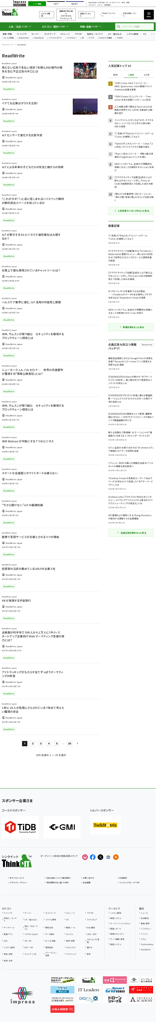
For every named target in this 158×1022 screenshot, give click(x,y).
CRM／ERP (92, 934)
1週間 (131, 75)
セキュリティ (71, 947)
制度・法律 (8, 960)
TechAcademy (147, 944)
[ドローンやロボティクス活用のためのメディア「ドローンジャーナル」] (115, 1000)
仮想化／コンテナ (95, 33)
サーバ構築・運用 (117, 939)
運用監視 (49, 947)
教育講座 (107, 5)
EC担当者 (101, 2)
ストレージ (65, 33)
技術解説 (145, 918)
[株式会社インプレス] (23, 995)
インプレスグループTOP (129, 882)
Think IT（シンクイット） (16, 12)
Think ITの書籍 (105, 38)
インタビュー (72, 38)
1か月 (147, 75)
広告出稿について (129, 14)
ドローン (100, 5)
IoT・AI (108, 2)
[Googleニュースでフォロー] (108, 857)
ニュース (144, 913)
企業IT (55, 4)
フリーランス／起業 (51, 954)
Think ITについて (108, 14)
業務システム (115, 918)
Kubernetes (24, 38)
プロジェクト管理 (93, 940)
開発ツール (70, 927)
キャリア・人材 (30, 954)
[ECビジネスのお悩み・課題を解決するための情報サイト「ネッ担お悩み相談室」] (62, 1010)
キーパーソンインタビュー (120, 923)
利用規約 (123, 878)
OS (144, 33)
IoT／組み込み (115, 33)
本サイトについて (17, 878)
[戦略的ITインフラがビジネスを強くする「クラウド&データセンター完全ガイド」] (62, 981)
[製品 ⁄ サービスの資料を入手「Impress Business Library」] (62, 1000)
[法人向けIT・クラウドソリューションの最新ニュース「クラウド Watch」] (62, 991)
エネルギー (92, 5)
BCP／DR (29, 947)
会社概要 (87, 882)
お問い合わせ (88, 878)
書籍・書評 (145, 923)
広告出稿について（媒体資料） (58, 878)
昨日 (115, 75)
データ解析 (49, 934)
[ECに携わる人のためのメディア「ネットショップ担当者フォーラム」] (141, 991)
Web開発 (91, 927)
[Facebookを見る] (93, 857)
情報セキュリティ (117, 933)
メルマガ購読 (45, 14)
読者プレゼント (85, 14)
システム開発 (132, 33)
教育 (89, 954)
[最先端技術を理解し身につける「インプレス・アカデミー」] (141, 1000)
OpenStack (39, 38)
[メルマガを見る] (85, 857)
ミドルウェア (92, 919)
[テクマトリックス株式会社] (105, 825)
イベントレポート (55, 38)
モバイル (69, 934)
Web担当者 (92, 2)
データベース (9, 927)
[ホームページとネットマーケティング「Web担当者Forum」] (115, 981)
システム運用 (9, 947)
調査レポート (115, 928)
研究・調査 (125, 2)
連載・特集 (7, 33)
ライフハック (71, 954)
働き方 (89, 947)
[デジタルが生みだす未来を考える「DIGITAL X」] (89, 1000)
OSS (5, 940)
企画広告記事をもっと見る (133, 532)
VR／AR (28, 940)
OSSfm (120, 38)
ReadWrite (145, 949)
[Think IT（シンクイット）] (17, 865)
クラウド (78, 33)
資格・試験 (8, 954)
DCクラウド (116, 2)
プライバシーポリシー (19, 882)
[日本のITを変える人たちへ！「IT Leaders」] (89, 991)
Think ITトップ (8, 44)
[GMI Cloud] (62, 827)
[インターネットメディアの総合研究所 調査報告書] (141, 981)
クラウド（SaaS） (31, 934)
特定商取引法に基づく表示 (57, 882)
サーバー (35, 33)
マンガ (91, 38)
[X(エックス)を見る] (100, 857)
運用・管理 (70, 940)
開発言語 (49, 927)
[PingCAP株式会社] (20, 827)
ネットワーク (49, 33)
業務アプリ (8, 934)
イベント (144, 933)
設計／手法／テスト (31, 927)
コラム (143, 939)
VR (83, 38)
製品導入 (74, 4)
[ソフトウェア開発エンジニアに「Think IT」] (89, 981)
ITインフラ (22, 33)
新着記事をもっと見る (133, 327)
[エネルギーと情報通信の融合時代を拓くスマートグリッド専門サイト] (115, 991)
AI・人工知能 (9, 38)
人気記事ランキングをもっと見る (133, 210)
